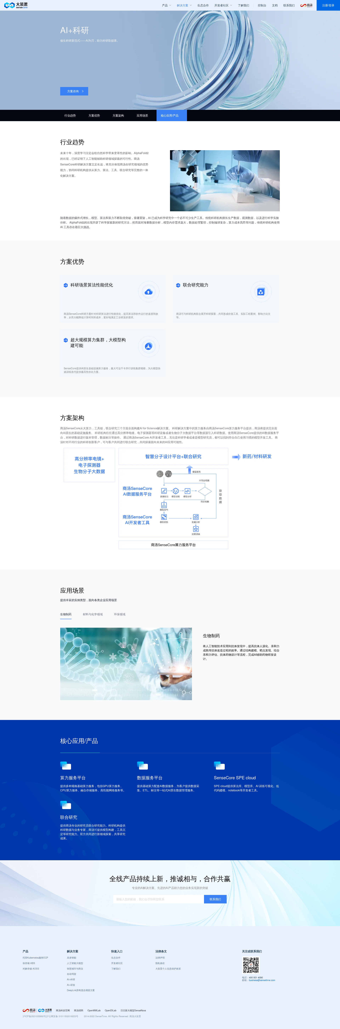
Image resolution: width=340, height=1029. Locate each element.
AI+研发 (71, 984)
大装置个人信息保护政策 (168, 968)
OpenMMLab (94, 1010)
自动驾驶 (71, 974)
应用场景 (142, 115)
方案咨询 (73, 91)
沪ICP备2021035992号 (34, 1016)
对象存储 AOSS (31, 968)
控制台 (262, 5)
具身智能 (71, 957)
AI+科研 (71, 979)
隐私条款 (160, 963)
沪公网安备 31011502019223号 (62, 1016)
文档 (275, 5)
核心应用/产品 (169, 115)
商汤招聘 (78, 1010)
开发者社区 (117, 963)
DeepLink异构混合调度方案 (81, 990)
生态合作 (115, 957)
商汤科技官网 (63, 1010)
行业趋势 (70, 115)
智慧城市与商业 (75, 968)
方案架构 (118, 115)
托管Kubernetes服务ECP (35, 957)
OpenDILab (110, 1010)
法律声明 (160, 957)
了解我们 (115, 968)
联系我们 (289, 5)
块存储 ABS (29, 963)
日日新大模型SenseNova (133, 1010)
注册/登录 (328, 5)
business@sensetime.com (262, 980)
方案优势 (94, 115)
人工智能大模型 (75, 963)
